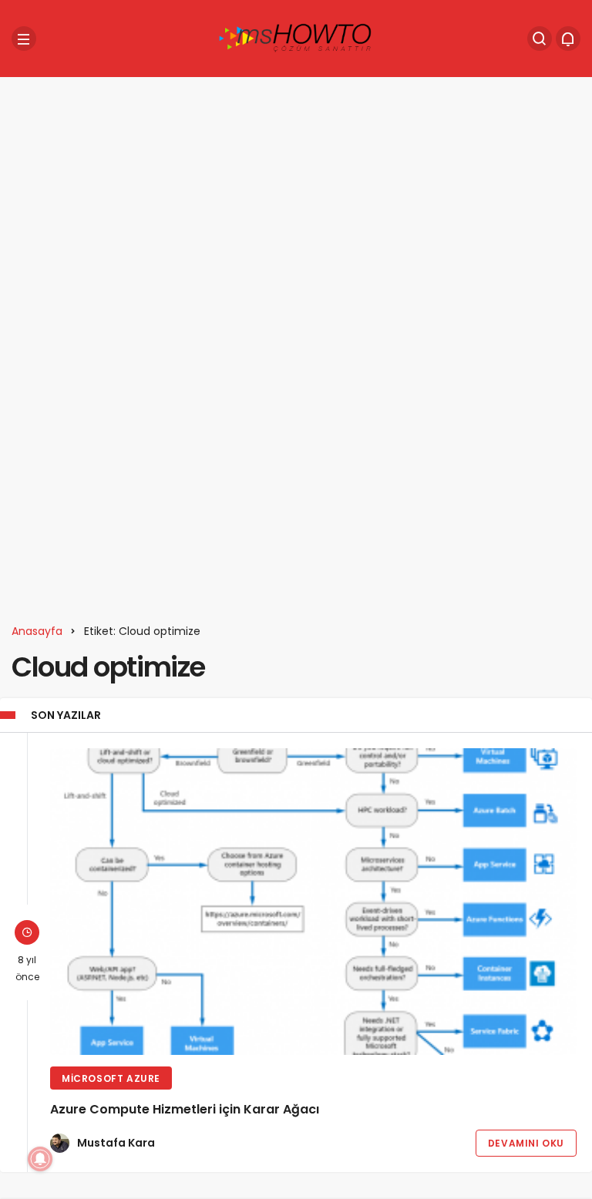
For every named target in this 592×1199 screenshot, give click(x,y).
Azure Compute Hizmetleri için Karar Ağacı (184, 1109)
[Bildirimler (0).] (568, 38)
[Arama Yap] (539, 38)
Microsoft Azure (111, 1078)
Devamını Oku (526, 1143)
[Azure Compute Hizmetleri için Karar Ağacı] (313, 901)
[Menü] (24, 38)
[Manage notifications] (40, 1159)
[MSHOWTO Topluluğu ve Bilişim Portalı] (296, 37)
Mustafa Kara (116, 1142)
